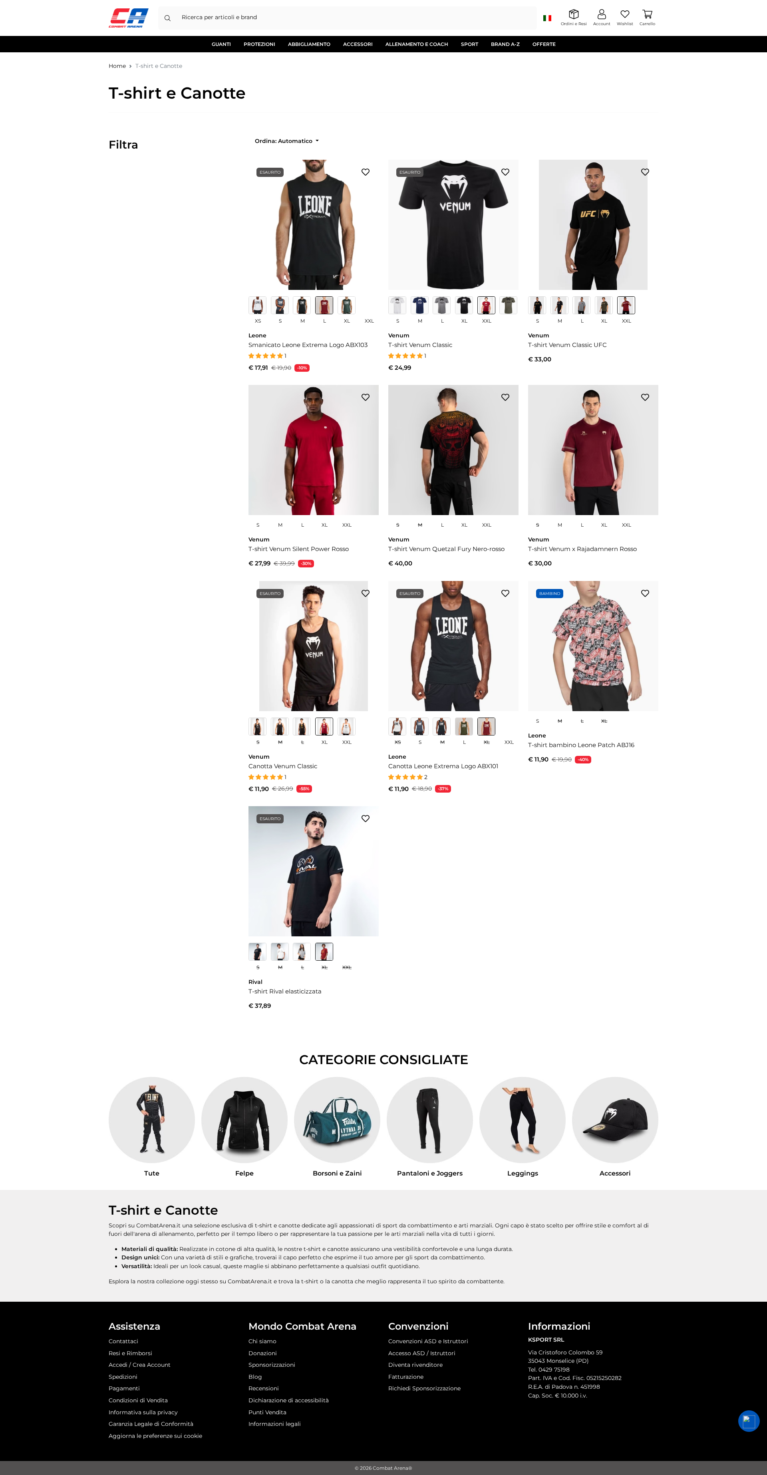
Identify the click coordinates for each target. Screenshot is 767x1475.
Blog (255, 1376)
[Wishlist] (366, 172)
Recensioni (263, 1388)
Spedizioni (123, 1376)
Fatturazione (405, 1376)
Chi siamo (262, 1341)
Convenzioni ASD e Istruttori (428, 1341)
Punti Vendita (267, 1412)
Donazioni (262, 1353)
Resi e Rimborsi (130, 1353)
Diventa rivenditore (415, 1364)
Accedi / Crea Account (140, 1364)
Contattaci (123, 1341)
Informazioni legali (274, 1423)
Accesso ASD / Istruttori (421, 1353)
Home (117, 65)
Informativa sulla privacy (143, 1412)
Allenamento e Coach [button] (416, 44)
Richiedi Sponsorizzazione (424, 1388)
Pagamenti (124, 1388)
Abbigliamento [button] (309, 44)
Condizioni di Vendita (138, 1400)
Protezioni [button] (259, 44)
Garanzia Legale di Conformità (151, 1423)
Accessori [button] (358, 44)
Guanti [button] (221, 44)
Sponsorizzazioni (271, 1364)
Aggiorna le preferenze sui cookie (155, 1435)
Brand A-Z (505, 44)
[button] (749, 1421)
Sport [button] (469, 44)
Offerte (544, 44)
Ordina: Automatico (284, 141)
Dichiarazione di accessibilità (288, 1400)
